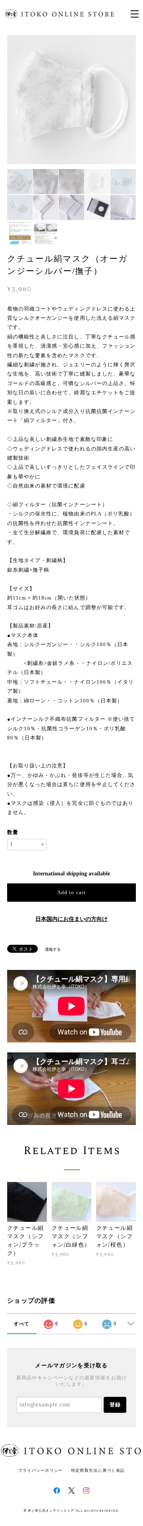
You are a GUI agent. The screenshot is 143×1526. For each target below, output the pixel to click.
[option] (71, 99)
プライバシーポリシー (40, 1470)
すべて (22, 1324)
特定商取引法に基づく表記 (98, 1470)
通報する (53, 949)
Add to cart (71, 892)
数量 (12, 832)
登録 (115, 1405)
